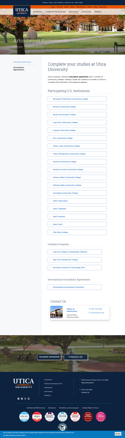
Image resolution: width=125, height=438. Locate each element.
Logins (53, 7)
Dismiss (118, 434)
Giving (95, 7)
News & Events (81, 7)
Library (72, 7)
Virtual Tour (47, 2)
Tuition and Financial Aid (55, 12)
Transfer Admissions (35, 47)
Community (86, 12)
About (66, 7)
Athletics (97, 12)
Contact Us (69, 2)
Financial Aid (75, 357)
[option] (18, 398)
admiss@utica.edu (97, 313)
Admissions (73, 12)
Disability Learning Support (69, 408)
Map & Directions (87, 383)
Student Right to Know (90, 408)
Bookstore (52, 408)
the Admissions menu (73, 14)
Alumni (89, 7)
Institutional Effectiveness (36, 408)
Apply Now (79, 2)
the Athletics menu (98, 14)
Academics (37, 12)
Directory (60, 7)
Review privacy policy (18, 435)
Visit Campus (58, 2)
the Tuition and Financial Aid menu (55, 14)
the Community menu (86, 14)
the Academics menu (37, 14)
